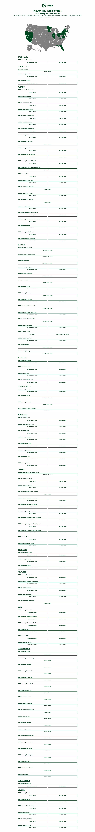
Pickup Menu (32, 92)
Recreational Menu (32, 62)
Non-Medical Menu (32, 612)
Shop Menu (32, 334)
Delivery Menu (62, 62)
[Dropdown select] (47, 20)
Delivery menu (62, 808)
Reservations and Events (62, 334)
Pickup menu (32, 808)
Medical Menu (47, 71)
